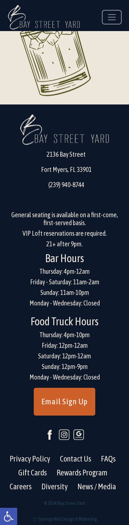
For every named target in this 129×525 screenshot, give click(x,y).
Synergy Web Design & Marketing (67, 519)
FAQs (108, 458)
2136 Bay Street (66, 154)
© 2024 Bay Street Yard (64, 503)
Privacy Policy (30, 458)
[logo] (44, 17)
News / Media (96, 486)
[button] (8, 516)
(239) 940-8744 (66, 184)
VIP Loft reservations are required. (64, 233)
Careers (21, 486)
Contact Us (75, 458)
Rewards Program (82, 472)
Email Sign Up (64, 401)
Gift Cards (32, 472)
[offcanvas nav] (112, 17)
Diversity (54, 486)
